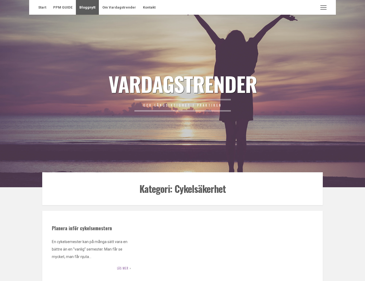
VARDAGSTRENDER (182, 83)
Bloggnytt (87, 7)
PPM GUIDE (62, 7)
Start (42, 7)
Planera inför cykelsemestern (82, 228)
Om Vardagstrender (119, 7)
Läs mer (123, 268)
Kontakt (149, 7)
